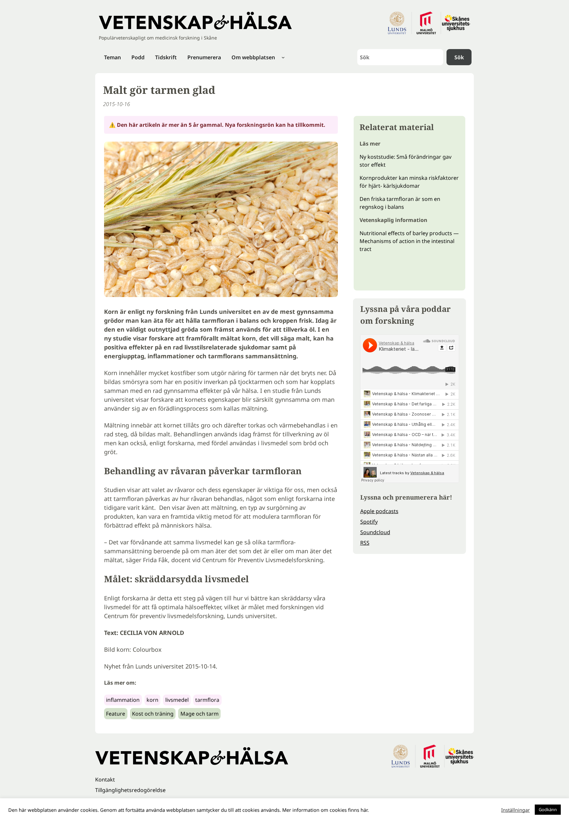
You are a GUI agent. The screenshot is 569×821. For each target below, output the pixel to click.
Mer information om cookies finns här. (325, 810)
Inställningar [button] (515, 810)
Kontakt (105, 779)
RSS (364, 542)
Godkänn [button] (548, 809)
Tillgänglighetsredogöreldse (130, 790)
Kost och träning (153, 713)
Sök (459, 57)
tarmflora (207, 699)
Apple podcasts (379, 511)
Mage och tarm (199, 713)
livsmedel (177, 699)
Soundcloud (375, 532)
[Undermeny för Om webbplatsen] (283, 57)
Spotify (369, 521)
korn (152, 699)
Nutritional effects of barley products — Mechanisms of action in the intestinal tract (409, 241)
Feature (115, 713)
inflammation (123, 699)
